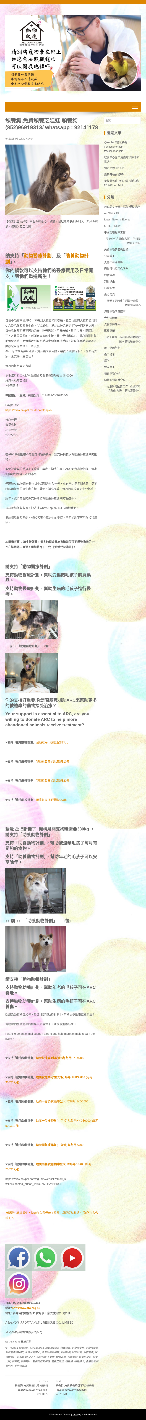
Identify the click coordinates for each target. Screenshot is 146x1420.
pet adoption (37, 1347)
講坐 (107, 360)
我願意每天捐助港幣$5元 (52, 742)
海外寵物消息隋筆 (115, 311)
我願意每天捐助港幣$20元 (52, 780)
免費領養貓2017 (14, 1352)
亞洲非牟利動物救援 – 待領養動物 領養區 (123, 241)
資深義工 (109, 367)
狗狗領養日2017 (26, 1356)
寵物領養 (88, 1352)
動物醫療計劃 (38, 255)
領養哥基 (61, 1356)
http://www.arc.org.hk (26, 1308)
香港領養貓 (20, 1365)
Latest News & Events (117, 219)
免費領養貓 (91, 1347)
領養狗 (15, 1361)
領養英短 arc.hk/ (114, 167)
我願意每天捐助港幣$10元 (52, 761)
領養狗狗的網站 (41, 1361)
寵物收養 (77, 1352)
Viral (75, 1414)
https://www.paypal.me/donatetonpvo (28, 410)
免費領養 (65, 1347)
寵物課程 (109, 275)
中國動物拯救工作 (115, 232)
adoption (23, 1347)
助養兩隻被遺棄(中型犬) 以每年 (56, 1164)
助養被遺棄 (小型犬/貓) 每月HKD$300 (60, 1057)
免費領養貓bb (32, 1352)
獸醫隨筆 (109, 330)
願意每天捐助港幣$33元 (51, 799)
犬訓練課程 (111, 317)
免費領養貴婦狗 (50, 1352)
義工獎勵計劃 (112, 347)
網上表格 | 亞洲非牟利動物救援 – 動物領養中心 (123, 339)
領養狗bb (26, 1361)
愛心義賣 (109, 294)
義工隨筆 (109, 354)
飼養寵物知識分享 (115, 379)
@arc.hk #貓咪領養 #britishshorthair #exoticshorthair (115, 146)
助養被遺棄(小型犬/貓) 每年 (53, 1077)
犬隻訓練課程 (112, 324)
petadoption (52, 1347)
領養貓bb (79, 1361)
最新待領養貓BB (114, 174)
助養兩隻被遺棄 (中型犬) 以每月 (56, 1144)
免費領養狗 (78, 1347)
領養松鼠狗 (85, 1356)
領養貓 (69, 1361)
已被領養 (26, 1341)
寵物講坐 (109, 281)
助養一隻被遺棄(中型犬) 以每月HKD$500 (62, 1101)
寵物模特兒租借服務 (116, 268)
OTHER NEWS (113, 225)
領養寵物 (72, 1356)
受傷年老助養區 (113, 262)
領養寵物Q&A (112, 373)
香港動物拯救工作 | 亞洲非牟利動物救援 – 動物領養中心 (123, 388)
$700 (80, 1144)
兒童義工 (109, 255)
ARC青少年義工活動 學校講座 (122, 206)
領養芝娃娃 (57, 1361)
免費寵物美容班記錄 (116, 249)
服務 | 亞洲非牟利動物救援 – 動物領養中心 (124, 303)
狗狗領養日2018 (45, 1356)
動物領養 (66, 1352)
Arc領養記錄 (111, 213)
